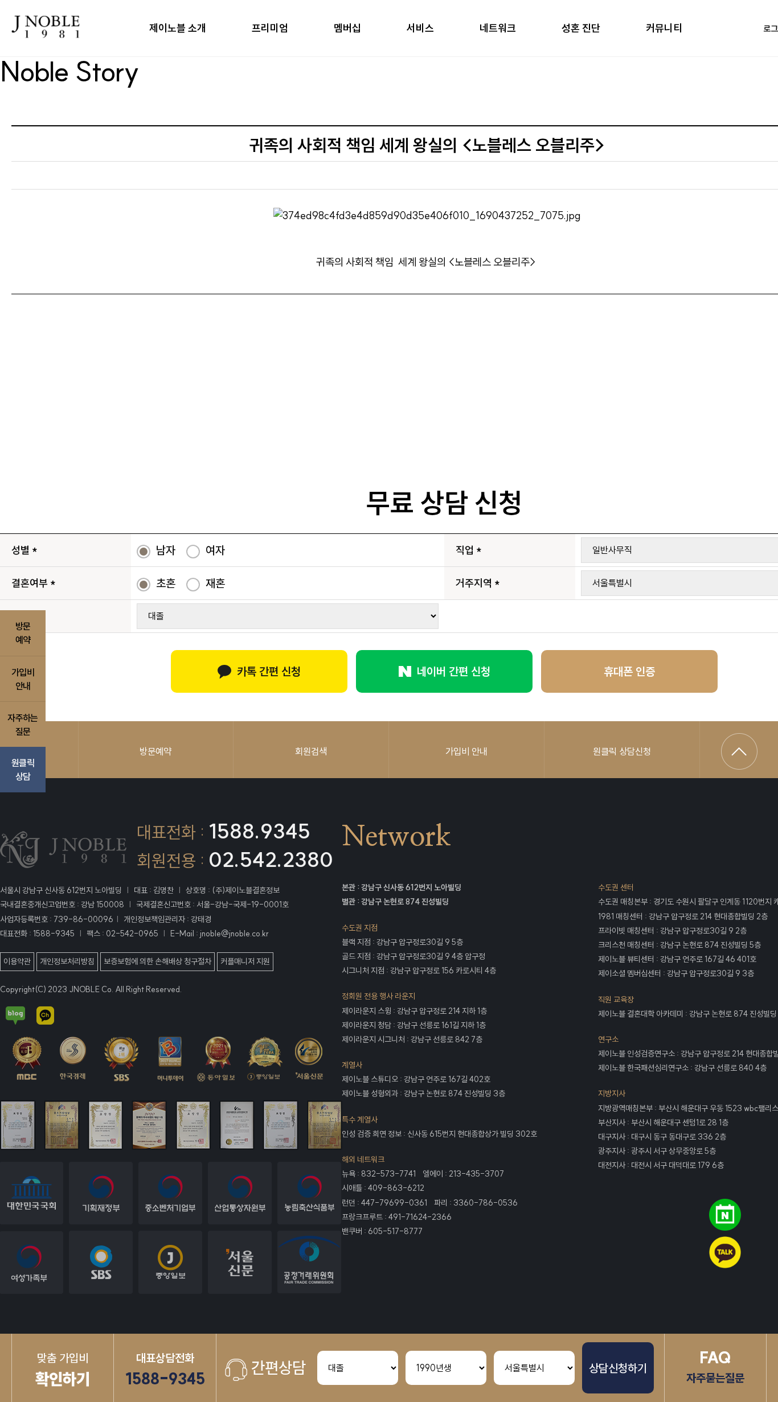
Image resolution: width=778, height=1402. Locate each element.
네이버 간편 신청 (453, 671)
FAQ (715, 1366)
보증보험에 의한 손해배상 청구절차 (157, 961)
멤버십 (347, 28)
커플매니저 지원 (245, 961)
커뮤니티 (664, 28)
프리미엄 (270, 28)
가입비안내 (22, 678)
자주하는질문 (22, 724)
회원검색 (311, 751)
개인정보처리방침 (67, 961)
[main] (68, 28)
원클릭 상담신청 (622, 751)
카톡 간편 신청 (269, 671)
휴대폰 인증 (629, 671)
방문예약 (155, 751)
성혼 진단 (581, 28)
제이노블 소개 (177, 28)
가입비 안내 (466, 751)
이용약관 (17, 961)
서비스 (420, 28)
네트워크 (498, 28)
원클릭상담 (22, 769)
